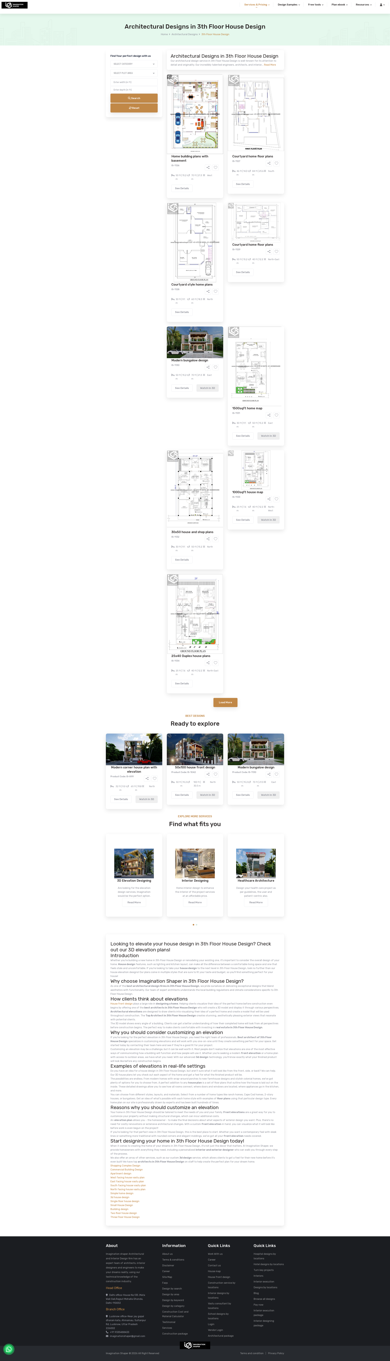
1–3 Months (202, 138)
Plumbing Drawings (167, 125)
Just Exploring (225, 138)
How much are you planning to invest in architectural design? (187, 145)
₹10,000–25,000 (190, 150)
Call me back (220, 172)
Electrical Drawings (218, 121)
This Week (162, 138)
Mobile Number (161, 52)
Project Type (160, 84)
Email (156, 68)
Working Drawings (189, 121)
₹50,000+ (162, 155)
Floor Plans (163, 116)
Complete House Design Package (204, 125)
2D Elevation (164, 121)
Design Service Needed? (167, 111)
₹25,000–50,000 (217, 150)
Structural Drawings (217, 116)
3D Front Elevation (187, 116)
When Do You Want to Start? (169, 133)
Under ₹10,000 (165, 150)
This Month (182, 138)
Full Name (158, 36)
